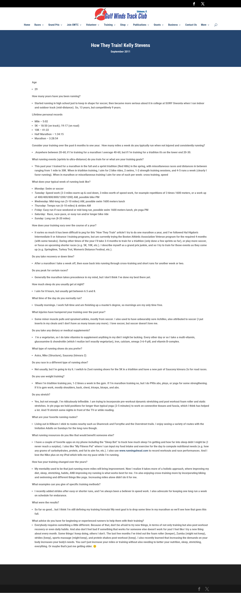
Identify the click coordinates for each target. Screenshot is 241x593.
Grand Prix (53, 25)
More (203, 25)
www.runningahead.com (133, 450)
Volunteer (91, 25)
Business (173, 25)
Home (27, 25)
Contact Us (191, 25)
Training (108, 25)
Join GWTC (73, 25)
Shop (123, 25)
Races (37, 25)
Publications (139, 25)
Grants (157, 25)
